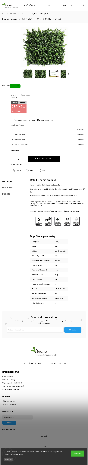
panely (57, 242)
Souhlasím (77, 453)
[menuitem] (29, 5)
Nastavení (8, 459)
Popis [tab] (9, 181)
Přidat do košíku (43, 159)
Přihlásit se (73, 330)
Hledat (9, 422)
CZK (64, 5)
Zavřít (80, 177)
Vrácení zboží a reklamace (10, 389)
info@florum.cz (34, 363)
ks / (44, 436)
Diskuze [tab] (6, 194)
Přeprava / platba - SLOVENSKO (12, 383)
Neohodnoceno (26, 95)
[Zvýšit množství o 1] (25, 159)
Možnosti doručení (47, 120)
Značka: (14, 98)
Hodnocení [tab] (7, 187)
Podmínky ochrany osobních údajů (13, 386)
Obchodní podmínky (8, 380)
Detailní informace (16, 164)
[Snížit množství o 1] (13, 159)
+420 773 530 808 (58, 363)
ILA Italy (44, 447)
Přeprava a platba (8, 377)
